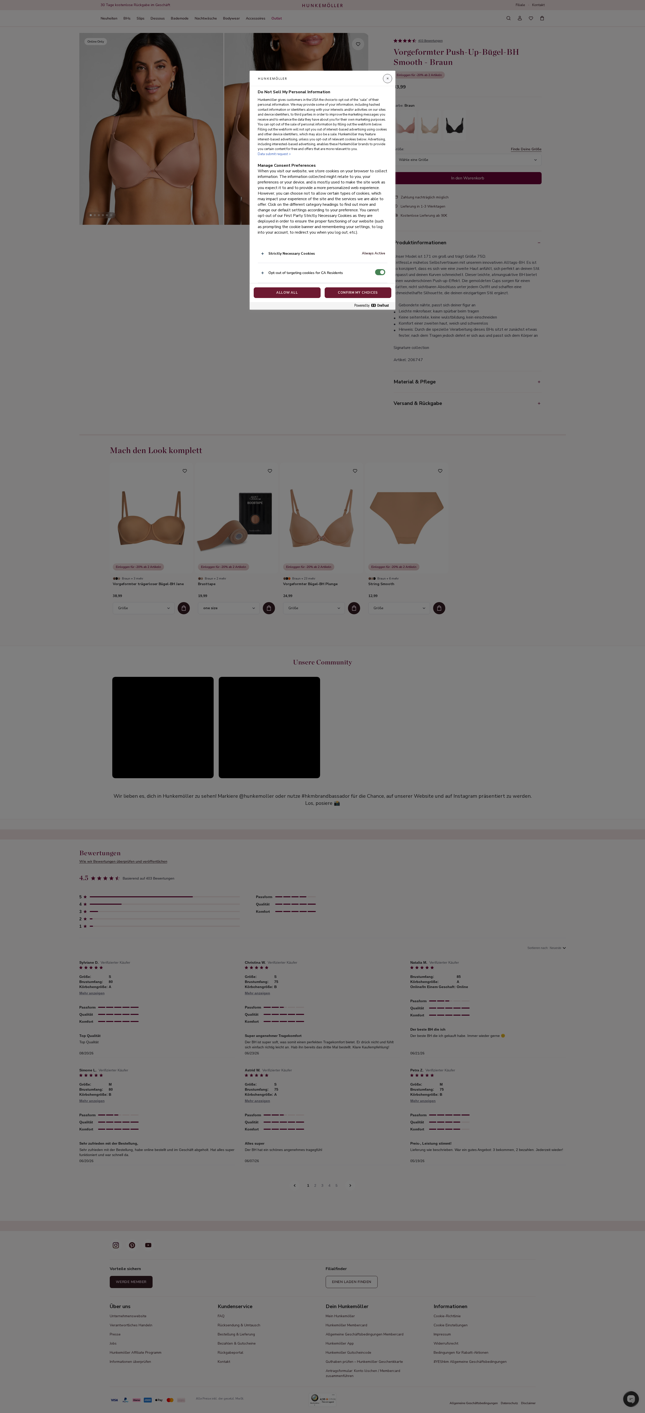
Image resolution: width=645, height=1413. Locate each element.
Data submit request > (274, 154)
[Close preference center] (387, 79)
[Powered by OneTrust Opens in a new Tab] (373, 306)
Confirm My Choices (358, 292)
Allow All (287, 292)
